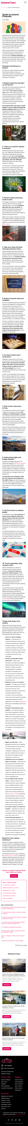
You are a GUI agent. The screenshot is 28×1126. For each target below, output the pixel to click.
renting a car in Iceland (11, 855)
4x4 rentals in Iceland (9, 893)
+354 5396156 (8, 1065)
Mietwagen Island (6, 1104)
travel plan (6, 598)
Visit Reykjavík (19, 1082)
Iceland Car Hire (5, 1106)
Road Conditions (6, 1079)
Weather (3, 1084)
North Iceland (19, 1084)
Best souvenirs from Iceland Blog (13, 940)
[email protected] (9, 1068)
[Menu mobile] (25, 2)
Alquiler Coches (5, 1100)
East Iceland (18, 1086)
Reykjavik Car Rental (7, 1096)
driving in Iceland (20, 463)
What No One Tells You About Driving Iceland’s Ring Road (13, 908)
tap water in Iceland (13, 793)
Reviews (3, 1108)
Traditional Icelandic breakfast (12, 927)
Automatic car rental (9, 895)
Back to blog (22, 945)
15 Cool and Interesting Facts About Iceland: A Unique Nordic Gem (13, 922)
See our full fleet (8, 898)
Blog (6, 7)
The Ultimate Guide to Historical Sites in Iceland (13, 913)
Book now (14, 875)
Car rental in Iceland (9, 885)
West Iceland (18, 1088)
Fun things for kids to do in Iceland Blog (12, 936)
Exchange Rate (5, 1086)
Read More (7, 984)
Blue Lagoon (6, 224)
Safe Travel (4, 1082)
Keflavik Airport (5, 1098)
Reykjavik (22, 701)
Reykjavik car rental (9, 890)
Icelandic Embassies (7, 1088)
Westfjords (18, 1090)
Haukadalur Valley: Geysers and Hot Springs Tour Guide (13, 931)
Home (2, 7)
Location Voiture (6, 1102)
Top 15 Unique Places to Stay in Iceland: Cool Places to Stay (14, 918)
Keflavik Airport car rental (10, 887)
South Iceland (19, 1079)
